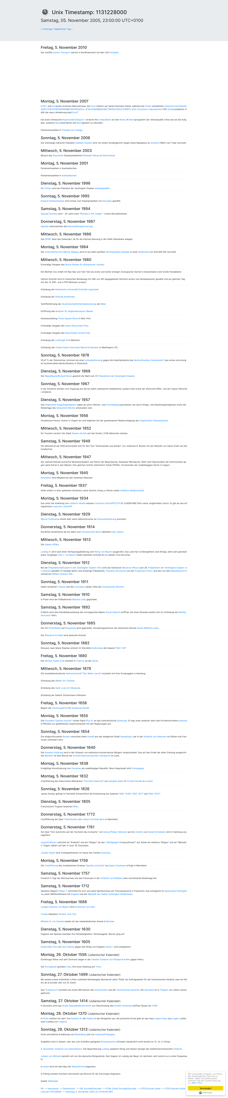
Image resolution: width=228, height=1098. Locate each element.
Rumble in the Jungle (90, 213)
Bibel (103, 304)
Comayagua (138, 768)
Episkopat (122, 720)
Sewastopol (126, 736)
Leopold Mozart (49, 842)
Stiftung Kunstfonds (65, 296)
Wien (75, 806)
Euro (93, 106)
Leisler (45, 914)
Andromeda (97, 648)
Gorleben (114, 52)
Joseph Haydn (48, 852)
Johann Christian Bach (93, 819)
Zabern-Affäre (52, 544)
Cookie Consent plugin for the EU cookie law (205, 1092)
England (75, 894)
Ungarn (175, 1018)
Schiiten (155, 142)
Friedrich (177, 1049)
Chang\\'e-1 (80, 119)
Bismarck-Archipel (54, 635)
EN (42, 1088)
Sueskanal (77, 708)
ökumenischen (69, 304)
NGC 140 (120, 648)
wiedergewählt (102, 188)
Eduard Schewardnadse (52, 201)
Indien (127, 959)
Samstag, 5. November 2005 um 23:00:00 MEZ (89, 1091)
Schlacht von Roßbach (111, 878)
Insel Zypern (117, 531)
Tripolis (61, 586)
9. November (47, 1049)
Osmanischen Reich (91, 531)
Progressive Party (144, 570)
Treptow (80, 660)
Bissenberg (80, 1034)
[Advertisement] (114, 76)
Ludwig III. (46, 551)
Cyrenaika (79, 586)
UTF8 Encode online (150, 1088)
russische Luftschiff (104, 503)
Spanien (45, 226)
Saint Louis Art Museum (67, 688)
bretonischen (101, 990)
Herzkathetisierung (106, 519)
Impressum (53, 1088)
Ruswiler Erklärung (54, 752)
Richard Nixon (65, 376)
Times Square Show (68, 318)
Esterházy (105, 852)
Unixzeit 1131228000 (51, 1091)
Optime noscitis (63, 720)
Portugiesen (51, 966)
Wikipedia (53, 1081)
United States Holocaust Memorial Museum (77, 347)
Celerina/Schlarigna (105, 1034)
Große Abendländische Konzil (76, 1005)
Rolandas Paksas (91, 155)
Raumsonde (68, 119)
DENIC (48, 239)
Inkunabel (149, 990)
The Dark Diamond (93, 781)
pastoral (183, 720)
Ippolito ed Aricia (95, 865)
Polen (46, 1018)
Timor (98, 966)
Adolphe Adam (116, 781)
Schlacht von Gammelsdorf (68, 1049)
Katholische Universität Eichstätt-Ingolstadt (77, 289)
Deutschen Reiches (65, 408)
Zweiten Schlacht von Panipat (106, 959)
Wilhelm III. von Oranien (52, 921)
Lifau (68, 966)
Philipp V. (62, 891)
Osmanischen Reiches (113, 586)
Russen (66, 736)
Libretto (139, 832)
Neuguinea (70, 628)
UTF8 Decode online (175, 1088)
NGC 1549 (125, 793)
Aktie (85, 708)
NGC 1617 (137, 793)
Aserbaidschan (69, 175)
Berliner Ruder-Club (54, 660)
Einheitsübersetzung (86, 304)
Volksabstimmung (93, 360)
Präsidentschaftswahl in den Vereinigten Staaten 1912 (75, 567)
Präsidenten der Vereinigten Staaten (116, 376)
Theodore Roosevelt (116, 570)
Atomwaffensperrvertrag (80, 226)
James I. (109, 946)
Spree (95, 660)
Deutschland (109, 155)
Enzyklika (49, 720)
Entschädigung (113, 404)
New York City (69, 914)
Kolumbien (46, 477)
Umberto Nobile (77, 503)
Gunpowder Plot (49, 946)
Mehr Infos (197, 1082)
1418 (154, 1005)
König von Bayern (103, 551)
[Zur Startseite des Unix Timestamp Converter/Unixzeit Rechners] (46, 12)
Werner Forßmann (49, 519)
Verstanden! (206, 1088)
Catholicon (51, 990)
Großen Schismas (123, 1005)
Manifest (49, 755)
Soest (46, 1066)
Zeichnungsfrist (59, 708)
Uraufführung (51, 865)
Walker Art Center (64, 680)
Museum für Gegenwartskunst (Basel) (74, 311)
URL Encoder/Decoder (90, 1088)
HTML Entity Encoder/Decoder (121, 1088)
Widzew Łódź (79, 599)
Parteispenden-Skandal (117, 252)
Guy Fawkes (68, 946)
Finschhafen (55, 628)
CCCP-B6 (118, 503)
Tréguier (164, 990)
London (149, 781)
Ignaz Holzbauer (117, 865)
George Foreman (49, 213)
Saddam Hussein (83, 142)
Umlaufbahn (105, 119)
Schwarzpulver (108, 1041)
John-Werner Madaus (68, 252)
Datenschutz (69, 1088)
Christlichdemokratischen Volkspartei (91, 755)
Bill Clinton (46, 188)
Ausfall (90, 736)
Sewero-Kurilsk (79, 433)
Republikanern (178, 570)
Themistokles (70, 819)
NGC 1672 (154, 793)
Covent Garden (134, 781)
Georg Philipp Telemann (115, 832)
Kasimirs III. (76, 1018)
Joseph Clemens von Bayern (55, 907)
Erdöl (43, 106)
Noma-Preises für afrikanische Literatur (84, 264)
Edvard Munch (113, 612)
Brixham (110, 921)
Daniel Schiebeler (156, 832)
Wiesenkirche (78, 1066)
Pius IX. (89, 720)
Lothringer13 (61, 340)
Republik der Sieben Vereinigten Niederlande (110, 894)
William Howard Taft (62, 574)
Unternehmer (51, 252)
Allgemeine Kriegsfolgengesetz (60, 404)
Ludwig (105, 1049)
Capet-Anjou (161, 1018)
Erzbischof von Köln (85, 907)
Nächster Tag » (65, 29)
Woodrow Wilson (130, 567)
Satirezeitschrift (74, 673)
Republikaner (51, 376)
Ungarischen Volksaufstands (154, 420)
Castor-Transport (61, 52)
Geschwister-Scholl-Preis (77, 333)
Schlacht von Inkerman (155, 736)
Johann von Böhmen (51, 1056)
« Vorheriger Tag (49, 29)
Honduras (76, 768)
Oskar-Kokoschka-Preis (76, 325)
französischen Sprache (128, 990)
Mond (122, 119)
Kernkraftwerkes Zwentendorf (149, 360)
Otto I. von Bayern (67, 555)
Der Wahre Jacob (92, 673)
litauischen (58, 155)
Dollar (148, 106)
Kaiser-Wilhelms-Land (147, 628)
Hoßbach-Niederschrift (131, 490)
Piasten (90, 1018)
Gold (54, 106)
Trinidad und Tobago (72, 130)
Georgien (107, 201)
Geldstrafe (143, 252)
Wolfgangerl (113, 842)
